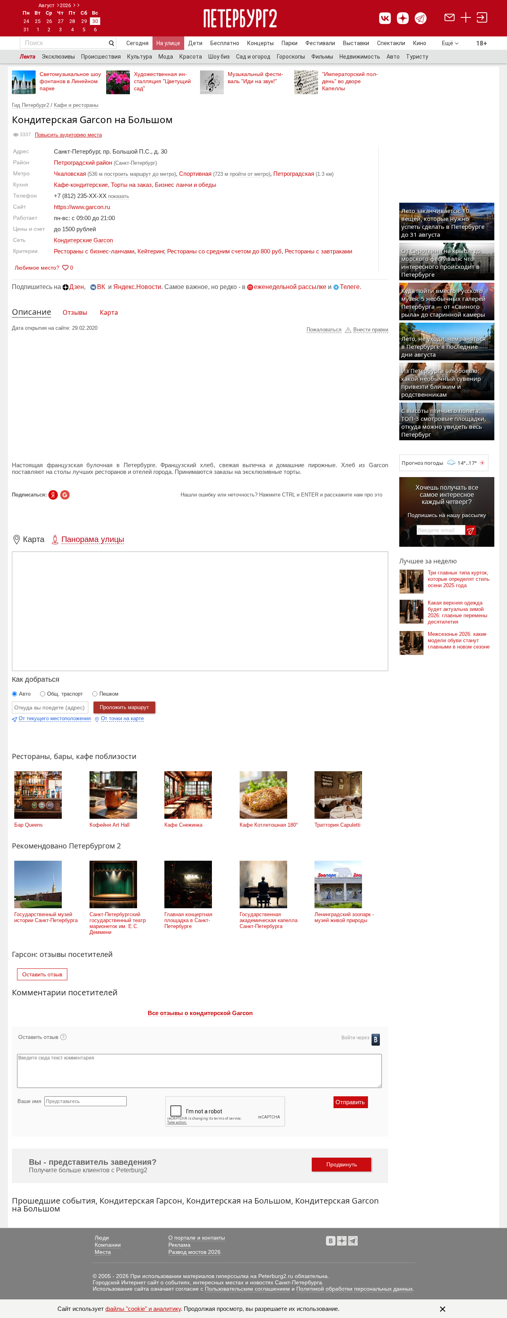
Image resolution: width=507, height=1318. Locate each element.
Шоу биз (219, 56)
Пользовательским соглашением (247, 1289)
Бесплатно (224, 43)
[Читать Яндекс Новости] (53, 495)
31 (26, 29)
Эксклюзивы (58, 56)
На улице (168, 43)
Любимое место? (37, 267)
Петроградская (293, 173)
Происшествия (101, 56)
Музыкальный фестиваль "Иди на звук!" (255, 77)
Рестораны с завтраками (318, 251)
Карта (109, 312)
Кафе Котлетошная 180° (269, 825)
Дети (195, 43)
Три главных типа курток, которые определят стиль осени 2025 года (459, 579)
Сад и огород (253, 56)
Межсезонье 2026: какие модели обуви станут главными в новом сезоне (459, 640)
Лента (27, 56)
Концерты (260, 43)
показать (118, 196)
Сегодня (137, 43)
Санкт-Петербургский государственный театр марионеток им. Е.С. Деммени (118, 923)
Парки (289, 43)
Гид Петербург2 (31, 105)
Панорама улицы (92, 539)
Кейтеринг (150, 251)
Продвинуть (341, 1164)
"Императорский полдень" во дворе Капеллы (350, 81)
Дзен (76, 286)
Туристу (417, 56)
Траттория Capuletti (337, 825)
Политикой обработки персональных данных (354, 1289)
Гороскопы (291, 56)
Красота (190, 56)
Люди (102, 1237)
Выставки (356, 43)
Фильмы (322, 56)
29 (84, 21)
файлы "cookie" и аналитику (143, 1308)
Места (103, 1252)
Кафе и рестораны (76, 105)
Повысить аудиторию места (68, 135)
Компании (108, 1245)
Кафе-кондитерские (81, 184)
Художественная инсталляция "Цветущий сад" (162, 81)
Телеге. (350, 286)
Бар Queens (28, 825)
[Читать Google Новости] (65, 495)
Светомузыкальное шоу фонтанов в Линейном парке (70, 81)
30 (95, 21)
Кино (419, 43)
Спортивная (195, 173)
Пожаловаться (324, 330)
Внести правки (370, 330)
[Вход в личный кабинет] (482, 18)
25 (37, 21)
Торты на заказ (131, 184)
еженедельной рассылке (290, 286)
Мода (165, 56)
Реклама (179, 1245)
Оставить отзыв (42, 974)
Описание (31, 311)
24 (26, 21)
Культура (139, 56)
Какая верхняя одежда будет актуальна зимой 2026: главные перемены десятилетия (457, 612)
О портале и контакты (196, 1237)
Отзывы (75, 312)
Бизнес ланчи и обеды (185, 184)
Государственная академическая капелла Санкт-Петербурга (268, 920)
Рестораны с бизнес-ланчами (94, 251)
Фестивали (320, 43)
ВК (101, 286)
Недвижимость (359, 56)
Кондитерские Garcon (83, 240)
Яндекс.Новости (137, 286)
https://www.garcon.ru (82, 207)
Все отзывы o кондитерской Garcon (200, 1013)
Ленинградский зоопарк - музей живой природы (344, 917)
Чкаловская (70, 173)
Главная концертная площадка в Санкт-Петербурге (188, 920)
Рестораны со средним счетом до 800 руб (224, 251)
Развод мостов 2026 (194, 1252)
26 (49, 21)
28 (72, 21)
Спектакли (391, 43)
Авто (393, 56)
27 (60, 21)
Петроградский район (83, 162)
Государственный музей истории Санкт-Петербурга (46, 917)
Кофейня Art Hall (110, 825)
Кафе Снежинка (183, 825)
